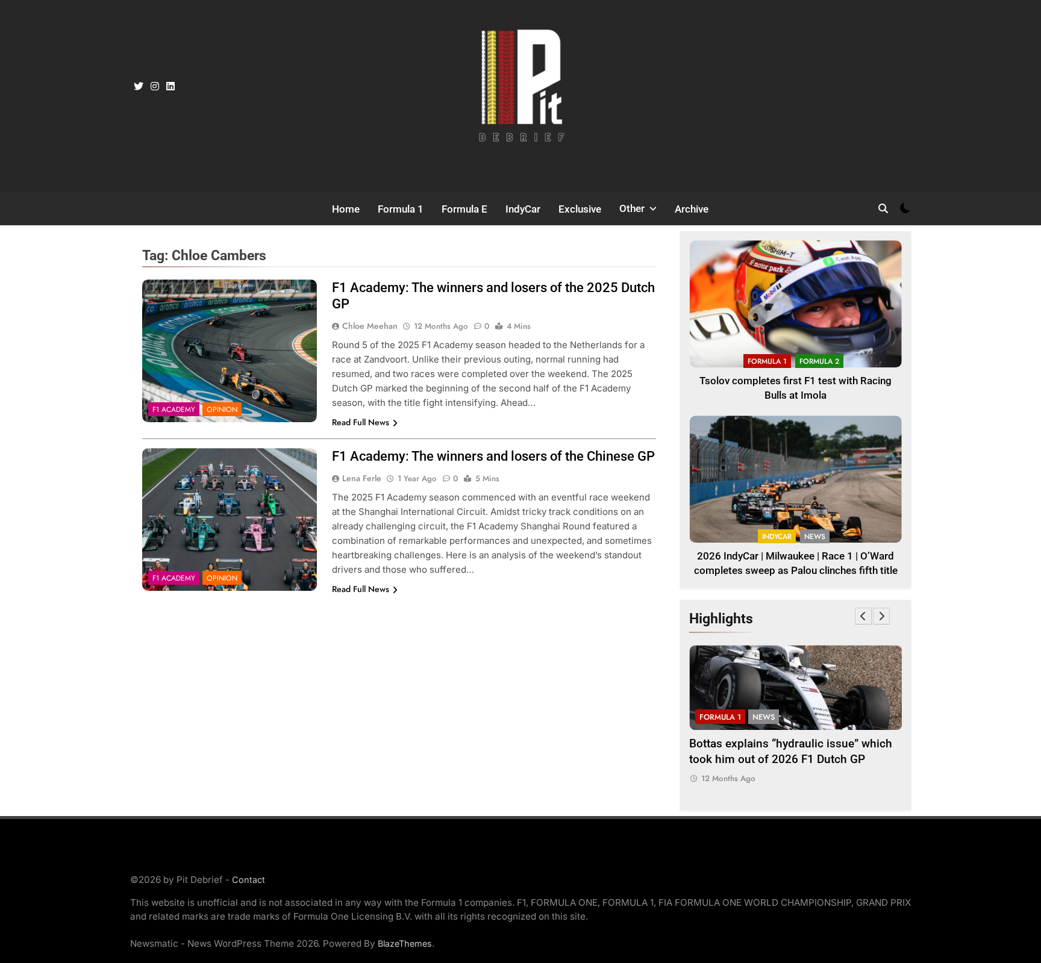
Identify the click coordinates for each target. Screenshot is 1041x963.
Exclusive (579, 209)
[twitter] (138, 86)
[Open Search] (883, 208)
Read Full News (360, 422)
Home (346, 209)
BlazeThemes (405, 943)
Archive (691, 209)
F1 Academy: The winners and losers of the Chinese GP (493, 456)
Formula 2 (819, 361)
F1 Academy (173, 409)
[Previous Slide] (863, 616)
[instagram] (155, 86)
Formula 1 (401, 209)
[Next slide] (881, 616)
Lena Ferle (361, 478)
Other (632, 208)
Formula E (464, 209)
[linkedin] (170, 86)
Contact (248, 879)
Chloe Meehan (370, 326)
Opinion (222, 409)
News (814, 536)
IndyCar (522, 209)
